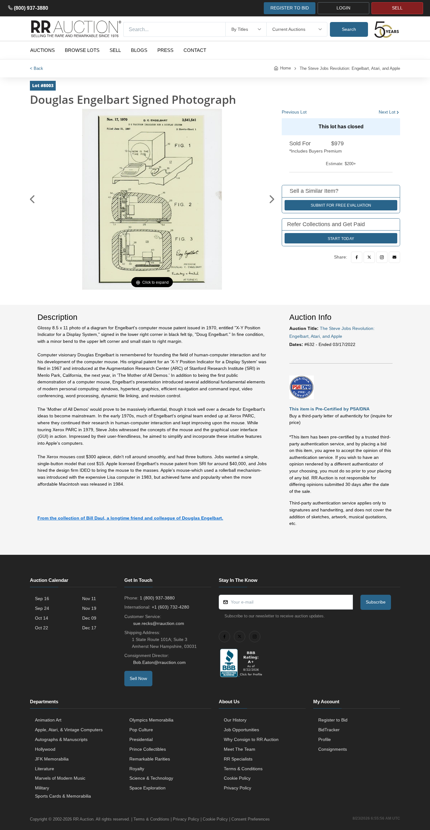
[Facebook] (356, 257)
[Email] (394, 257)
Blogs (139, 50)
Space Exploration (147, 787)
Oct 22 (41, 627)
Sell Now (138, 678)
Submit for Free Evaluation (341, 205)
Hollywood (45, 749)
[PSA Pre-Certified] (301, 386)
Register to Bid (333, 719)
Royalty (136, 768)
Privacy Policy (237, 787)
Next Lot (387, 111)
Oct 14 (41, 618)
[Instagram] (382, 257)
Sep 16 (42, 598)
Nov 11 (89, 598)
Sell (115, 50)
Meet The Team (239, 749)
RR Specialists (238, 758)
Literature (44, 768)
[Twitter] (369, 257)
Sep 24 (42, 608)
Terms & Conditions (243, 768)
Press (165, 50)
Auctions (42, 50)
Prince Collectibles (147, 749)
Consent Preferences (250, 819)
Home (285, 68)
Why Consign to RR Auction (251, 739)
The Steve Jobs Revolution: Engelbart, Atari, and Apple (350, 68)
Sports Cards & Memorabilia (63, 796)
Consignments (332, 749)
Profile (324, 739)
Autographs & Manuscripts (61, 739)
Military (42, 787)
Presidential (141, 739)
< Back (36, 68)
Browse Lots (82, 50)
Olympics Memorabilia (151, 719)
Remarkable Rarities (149, 758)
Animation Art (48, 719)
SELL (397, 7)
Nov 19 (89, 608)
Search (349, 29)
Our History (235, 719)
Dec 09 (89, 618)
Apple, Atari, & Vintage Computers (69, 729)
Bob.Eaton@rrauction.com (159, 662)
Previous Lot (294, 111)
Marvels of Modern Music (60, 778)
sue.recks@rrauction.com (158, 623)
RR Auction (83, 819)
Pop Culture (141, 729)
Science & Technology (151, 778)
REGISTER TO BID (289, 7)
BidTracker (329, 729)
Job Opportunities (241, 729)
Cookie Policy (237, 778)
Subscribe (376, 601)
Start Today (341, 239)
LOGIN (343, 7)
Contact (195, 50)
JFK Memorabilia (52, 758)
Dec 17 (89, 627)
